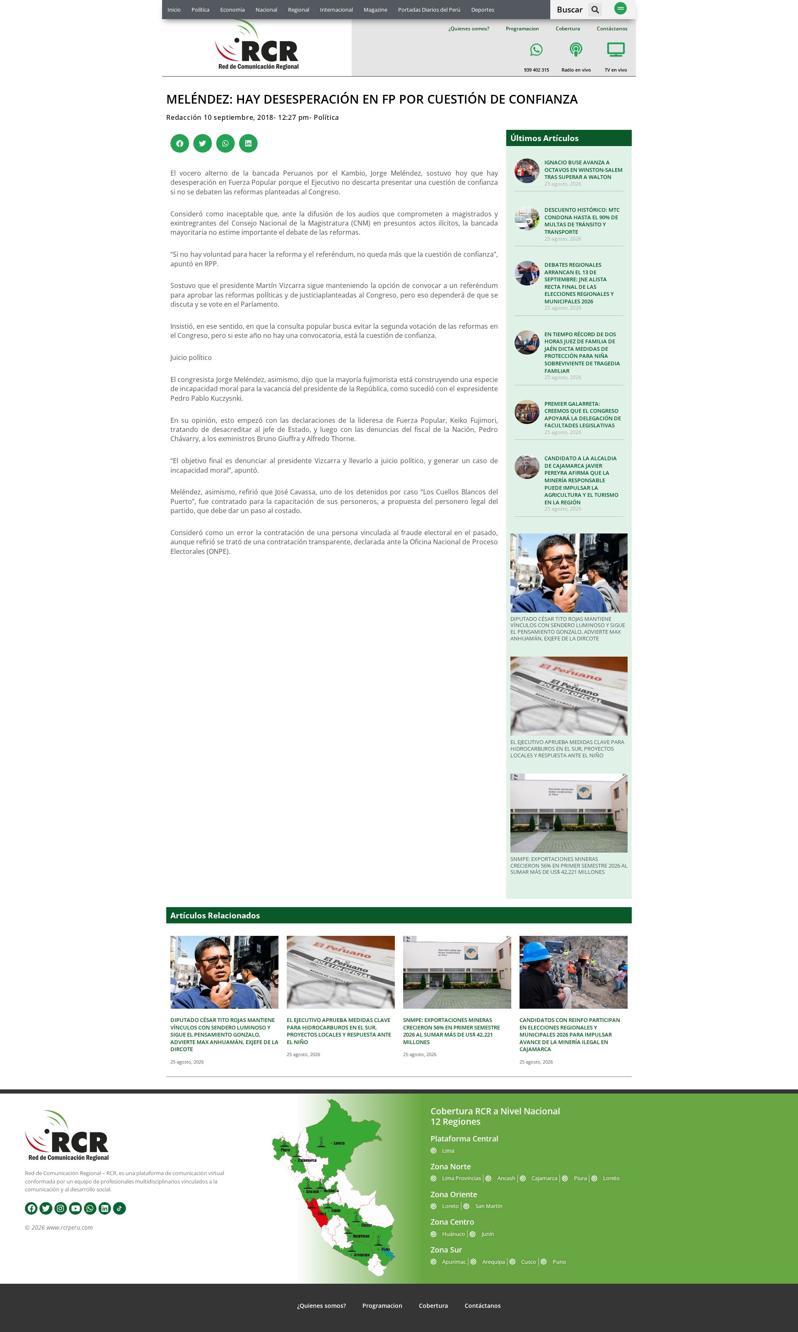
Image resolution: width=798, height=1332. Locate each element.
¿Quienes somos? (468, 28)
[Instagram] (60, 1208)
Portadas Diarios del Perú (429, 9)
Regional (298, 9)
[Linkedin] (105, 1208)
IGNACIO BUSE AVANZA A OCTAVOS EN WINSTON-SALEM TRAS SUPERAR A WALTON (583, 170)
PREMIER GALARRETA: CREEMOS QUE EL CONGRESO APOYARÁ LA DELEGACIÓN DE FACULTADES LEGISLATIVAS (582, 414)
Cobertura (568, 28)
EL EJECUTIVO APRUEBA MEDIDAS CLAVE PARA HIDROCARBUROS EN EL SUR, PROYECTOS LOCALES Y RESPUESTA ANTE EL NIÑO (567, 748)
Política (200, 9)
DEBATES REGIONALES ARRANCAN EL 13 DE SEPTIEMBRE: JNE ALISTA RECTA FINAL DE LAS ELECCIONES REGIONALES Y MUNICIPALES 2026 (579, 283)
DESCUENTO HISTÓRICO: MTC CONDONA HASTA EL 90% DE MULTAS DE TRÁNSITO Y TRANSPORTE (582, 221)
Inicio (174, 9)
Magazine (375, 9)
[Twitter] (45, 1208)
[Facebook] (31, 1208)
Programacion (522, 28)
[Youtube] (75, 1208)
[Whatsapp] (90, 1208)
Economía (232, 9)
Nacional (266, 9)
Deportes (482, 9)
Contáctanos (612, 28)
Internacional (336, 9)
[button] (595, 10)
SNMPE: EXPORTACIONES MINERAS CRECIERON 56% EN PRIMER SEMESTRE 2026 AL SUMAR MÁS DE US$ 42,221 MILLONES (569, 865)
